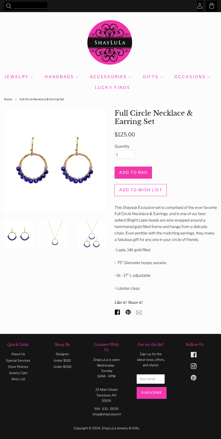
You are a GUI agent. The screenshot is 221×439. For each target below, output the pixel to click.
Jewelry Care (18, 373)
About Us (18, 354)
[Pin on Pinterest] (128, 311)
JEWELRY (17, 76)
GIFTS (151, 76)
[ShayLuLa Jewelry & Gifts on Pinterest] (193, 379)
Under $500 (62, 367)
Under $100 (62, 360)
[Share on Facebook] (118, 311)
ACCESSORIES (109, 76)
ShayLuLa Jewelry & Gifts (120, 428)
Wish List (18, 379)
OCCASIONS (191, 76)
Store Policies (18, 367)
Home (8, 99)
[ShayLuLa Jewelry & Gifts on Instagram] (193, 367)
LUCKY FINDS (112, 87)
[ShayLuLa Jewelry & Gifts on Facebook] (194, 356)
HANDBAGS (60, 76)
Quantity (122, 146)
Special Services (18, 360)
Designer (62, 354)
